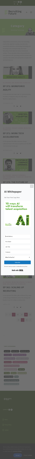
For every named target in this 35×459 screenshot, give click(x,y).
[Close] (31, 186)
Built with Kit (17, 270)
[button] (17, 214)
